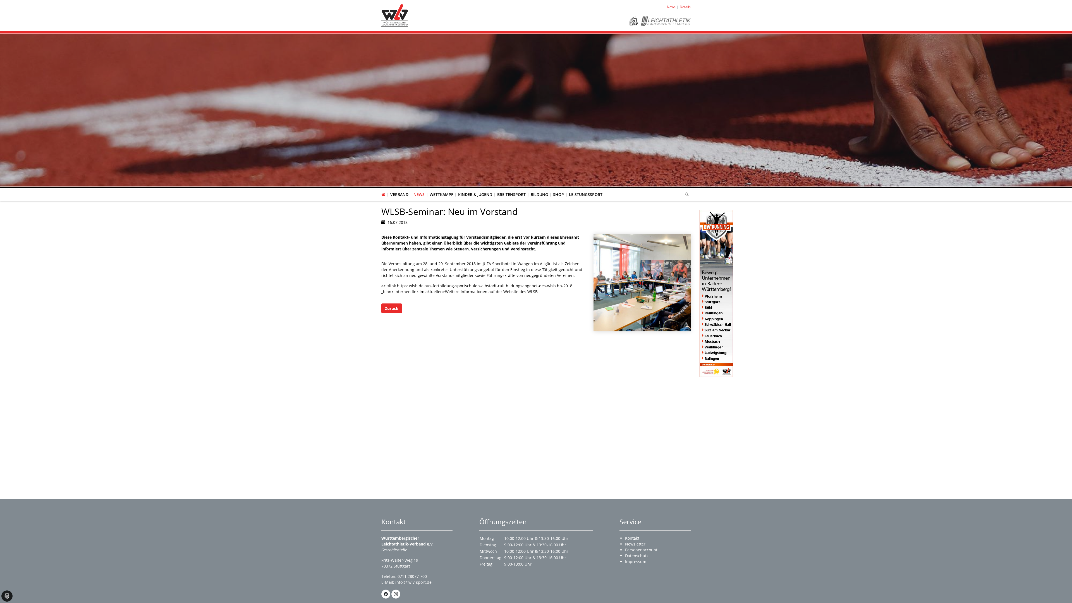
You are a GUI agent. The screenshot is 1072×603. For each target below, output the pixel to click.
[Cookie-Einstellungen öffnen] (7, 596)
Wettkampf (441, 194)
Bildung (539, 194)
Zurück (391, 308)
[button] (399, 189)
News (419, 194)
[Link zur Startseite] (394, 15)
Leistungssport (585, 194)
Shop (558, 194)
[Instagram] (395, 594)
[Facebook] (385, 594)
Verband (399, 194)
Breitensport (511, 194)
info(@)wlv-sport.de (413, 582)
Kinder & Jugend (475, 194)
